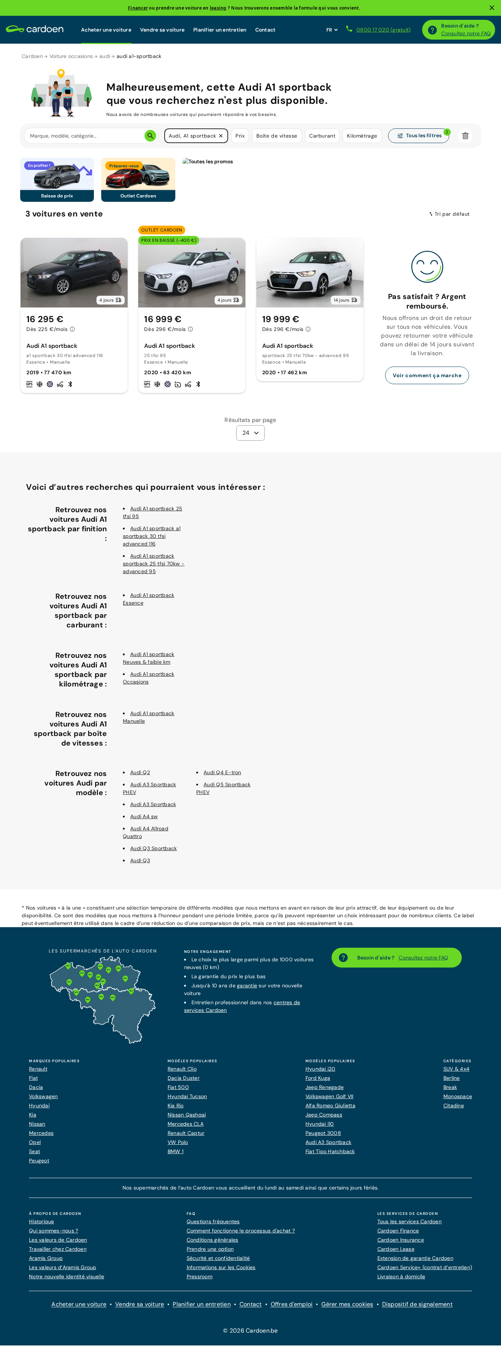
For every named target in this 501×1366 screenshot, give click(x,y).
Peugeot (39, 1160)
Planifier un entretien (219, 29)
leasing (218, 8)
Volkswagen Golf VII (330, 1096)
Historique (41, 1221)
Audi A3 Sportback (153, 804)
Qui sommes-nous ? (53, 1230)
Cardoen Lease (395, 1249)
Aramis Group (46, 1258)
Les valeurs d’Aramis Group (62, 1267)
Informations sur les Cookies (221, 1267)
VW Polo (178, 1142)
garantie (247, 985)
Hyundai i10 (320, 1124)
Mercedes (41, 1133)
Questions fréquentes (213, 1221)
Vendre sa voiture (162, 29)
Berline (451, 1078)
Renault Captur (186, 1133)
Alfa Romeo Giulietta (330, 1105)
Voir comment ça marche (427, 375)
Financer (138, 8)
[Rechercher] (150, 136)
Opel (35, 1142)
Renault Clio (182, 1069)
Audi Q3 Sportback (153, 848)
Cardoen (32, 56)
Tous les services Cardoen (409, 1221)
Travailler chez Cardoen (58, 1249)
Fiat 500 (178, 1087)
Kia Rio (176, 1105)
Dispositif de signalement (417, 1304)
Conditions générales (212, 1239)
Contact (265, 29)
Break (450, 1087)
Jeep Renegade (325, 1087)
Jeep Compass (324, 1114)
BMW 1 (175, 1151)
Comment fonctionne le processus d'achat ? (241, 1230)
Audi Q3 (140, 860)
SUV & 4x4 (456, 1069)
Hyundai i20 (321, 1069)
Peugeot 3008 (323, 1133)
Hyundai (39, 1105)
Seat (34, 1151)
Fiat (33, 1078)
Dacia (36, 1087)
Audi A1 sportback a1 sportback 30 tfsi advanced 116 (151, 536)
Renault (38, 1069)
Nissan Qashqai (187, 1114)
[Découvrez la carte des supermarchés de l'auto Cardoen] (103, 1042)
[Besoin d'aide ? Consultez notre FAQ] (432, 29)
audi (104, 56)
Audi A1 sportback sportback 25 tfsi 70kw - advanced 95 (153, 564)
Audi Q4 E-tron (222, 772)
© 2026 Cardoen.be (250, 1330)
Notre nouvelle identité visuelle (66, 1276)
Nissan (37, 1124)
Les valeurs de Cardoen (58, 1239)
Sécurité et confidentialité (218, 1258)
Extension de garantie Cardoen (415, 1258)
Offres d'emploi (292, 1304)
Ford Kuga (318, 1078)
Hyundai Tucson (187, 1096)
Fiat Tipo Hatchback (330, 1151)
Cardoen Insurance (400, 1239)
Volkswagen (43, 1096)
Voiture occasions (71, 56)
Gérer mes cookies (347, 1304)
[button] (221, 136)
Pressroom (199, 1276)
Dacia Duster (184, 1078)
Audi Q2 (140, 772)
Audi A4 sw (144, 816)
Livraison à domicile (401, 1276)
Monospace (457, 1096)
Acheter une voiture (106, 29)
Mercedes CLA (186, 1124)
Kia (32, 1114)
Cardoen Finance (398, 1230)
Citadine (453, 1105)
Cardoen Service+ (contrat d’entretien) (424, 1267)
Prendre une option (210, 1249)
